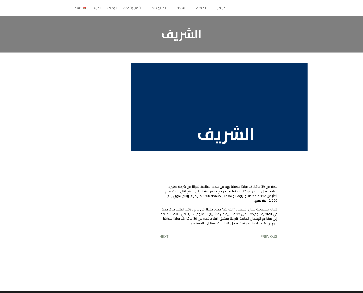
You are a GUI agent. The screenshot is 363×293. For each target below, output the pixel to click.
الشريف (226, 134)
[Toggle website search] (63, 8)
